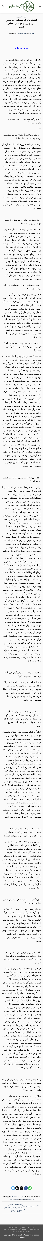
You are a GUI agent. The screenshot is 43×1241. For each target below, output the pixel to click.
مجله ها (24, 1229)
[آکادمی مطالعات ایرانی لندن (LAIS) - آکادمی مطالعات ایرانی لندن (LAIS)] (21, 6)
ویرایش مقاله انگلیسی (12, 1228)
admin (31, 34)
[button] (39, 6)
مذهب (17, 1199)
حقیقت (29, 1199)
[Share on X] (22, 1188)
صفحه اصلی (33, 1228)
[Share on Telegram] (13, 1188)
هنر (17, 17)
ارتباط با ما (16, 1231)
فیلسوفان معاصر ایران (14, 1229)
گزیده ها (24, 17)
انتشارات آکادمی (24, 1228)
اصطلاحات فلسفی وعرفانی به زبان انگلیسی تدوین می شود (13, 1207)
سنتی (21, 1199)
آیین (33, 1199)
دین (25, 1199)
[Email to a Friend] (17, 1188)
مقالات (5, 1229)
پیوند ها (28, 1231)
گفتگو (20, 17)
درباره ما (22, 1231)
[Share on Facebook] (26, 1188)
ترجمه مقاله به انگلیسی (33, 1229)
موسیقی (11, 1199)
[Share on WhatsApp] (30, 1188)
